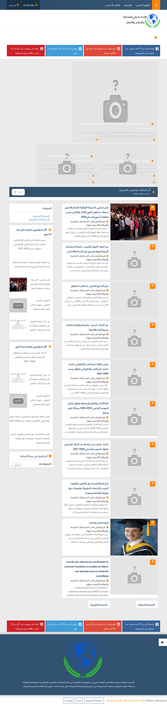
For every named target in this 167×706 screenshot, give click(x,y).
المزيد (19, 191)
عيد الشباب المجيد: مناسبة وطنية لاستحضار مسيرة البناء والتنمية (69, 158)
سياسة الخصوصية (94, 700)
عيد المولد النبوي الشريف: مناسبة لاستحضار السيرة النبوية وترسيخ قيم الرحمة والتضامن (116, 126)
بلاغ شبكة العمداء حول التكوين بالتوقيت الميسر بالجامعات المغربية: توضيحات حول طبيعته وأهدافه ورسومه (88, 488)
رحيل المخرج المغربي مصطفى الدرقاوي (130, 160)
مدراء (79, 700)
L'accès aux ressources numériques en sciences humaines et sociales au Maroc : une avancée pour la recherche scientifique (86, 568)
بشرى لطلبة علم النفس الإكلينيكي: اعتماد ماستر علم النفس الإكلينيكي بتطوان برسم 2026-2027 (88, 368)
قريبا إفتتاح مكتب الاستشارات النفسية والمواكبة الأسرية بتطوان (125, 139)
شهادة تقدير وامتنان (98, 522)
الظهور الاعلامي (143, 4)
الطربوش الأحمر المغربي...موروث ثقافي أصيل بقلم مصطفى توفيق (40, 306)
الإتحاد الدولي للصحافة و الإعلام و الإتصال (125, 700)
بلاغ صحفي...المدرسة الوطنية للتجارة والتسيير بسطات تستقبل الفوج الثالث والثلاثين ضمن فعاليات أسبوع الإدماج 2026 (86, 212)
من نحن (12, 4)
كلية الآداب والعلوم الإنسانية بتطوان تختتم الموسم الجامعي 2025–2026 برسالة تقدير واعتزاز (88, 407)
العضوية (128, 4)
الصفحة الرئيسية (99, 604)
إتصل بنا (68, 700)
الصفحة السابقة (146, 604)
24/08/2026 (89, 139)
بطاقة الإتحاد (29, 4)
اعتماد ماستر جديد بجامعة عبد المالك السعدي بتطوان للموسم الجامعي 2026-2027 (86, 446)
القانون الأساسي (112, 4)
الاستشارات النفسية (39, 219)
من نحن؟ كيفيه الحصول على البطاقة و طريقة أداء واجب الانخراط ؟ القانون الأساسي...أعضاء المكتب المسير (39, 329)
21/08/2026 (85, 182)
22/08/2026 (146, 182)
